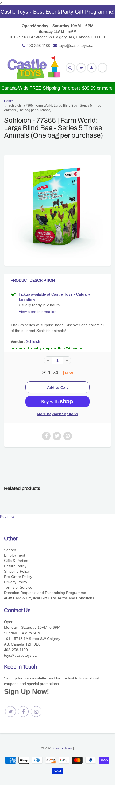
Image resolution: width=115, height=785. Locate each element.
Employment (14, 555)
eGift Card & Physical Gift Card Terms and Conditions (49, 598)
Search (10, 550)
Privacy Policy (15, 582)
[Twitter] (10, 711)
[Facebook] (23, 711)
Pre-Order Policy (18, 576)
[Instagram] (36, 711)
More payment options (57, 414)
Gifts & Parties (16, 560)
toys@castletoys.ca (76, 45)
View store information (37, 311)
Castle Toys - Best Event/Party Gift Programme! (58, 12)
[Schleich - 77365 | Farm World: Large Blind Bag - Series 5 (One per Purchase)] (57, 209)
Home (8, 101)
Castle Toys (62, 748)
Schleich (33, 341)
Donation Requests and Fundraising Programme (45, 592)
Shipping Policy (17, 571)
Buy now (7, 516)
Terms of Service (18, 587)
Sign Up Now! (26, 691)
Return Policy (15, 566)
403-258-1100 (38, 45)
